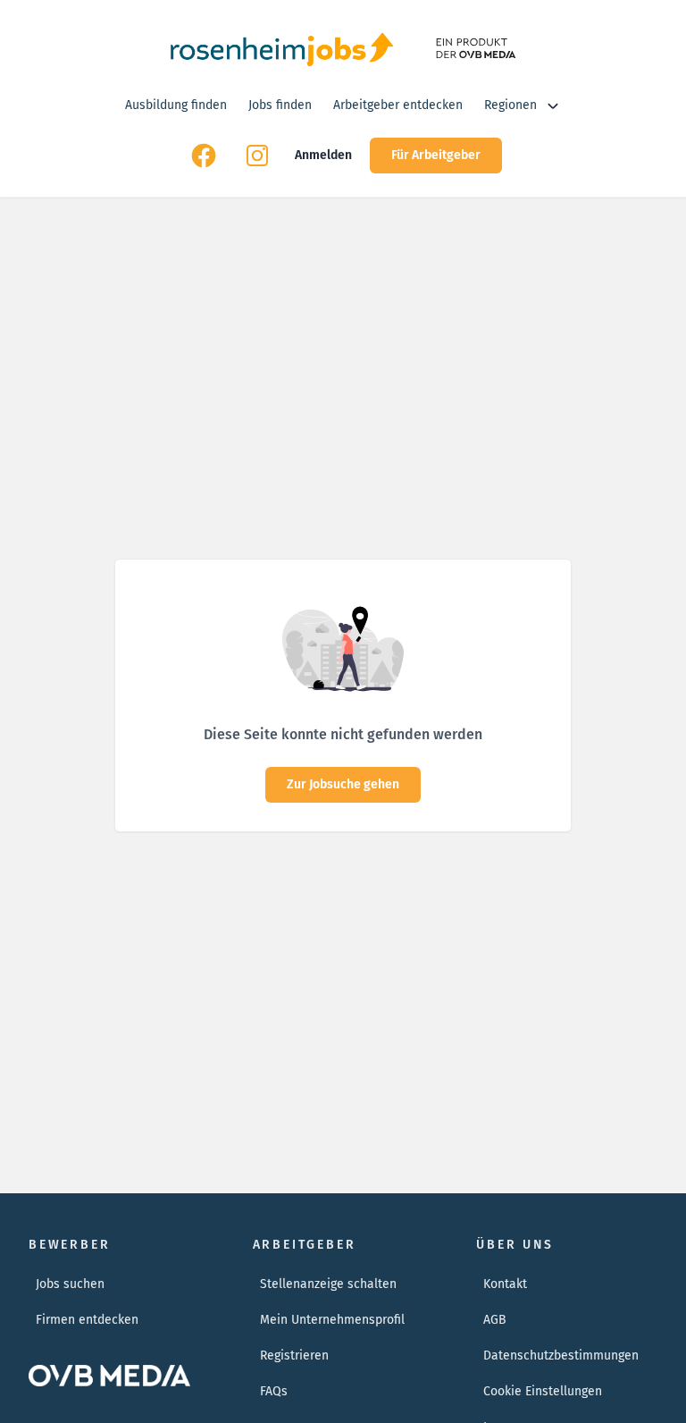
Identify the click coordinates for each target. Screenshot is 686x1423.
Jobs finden (280, 105)
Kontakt (505, 1284)
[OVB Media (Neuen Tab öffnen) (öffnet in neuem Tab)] (474, 48)
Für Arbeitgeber (436, 155)
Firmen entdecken (87, 1319)
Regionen (510, 105)
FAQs (274, 1391)
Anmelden (323, 155)
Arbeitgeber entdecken (398, 105)
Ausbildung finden (176, 105)
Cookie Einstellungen (542, 1391)
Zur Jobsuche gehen (343, 784)
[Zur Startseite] (281, 48)
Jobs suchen (70, 1284)
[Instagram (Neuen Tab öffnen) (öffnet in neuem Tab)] (257, 155)
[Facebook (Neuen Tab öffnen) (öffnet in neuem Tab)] (203, 155)
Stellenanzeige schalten (328, 1284)
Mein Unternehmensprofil (332, 1319)
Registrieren (294, 1355)
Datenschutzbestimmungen (561, 1355)
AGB (494, 1319)
